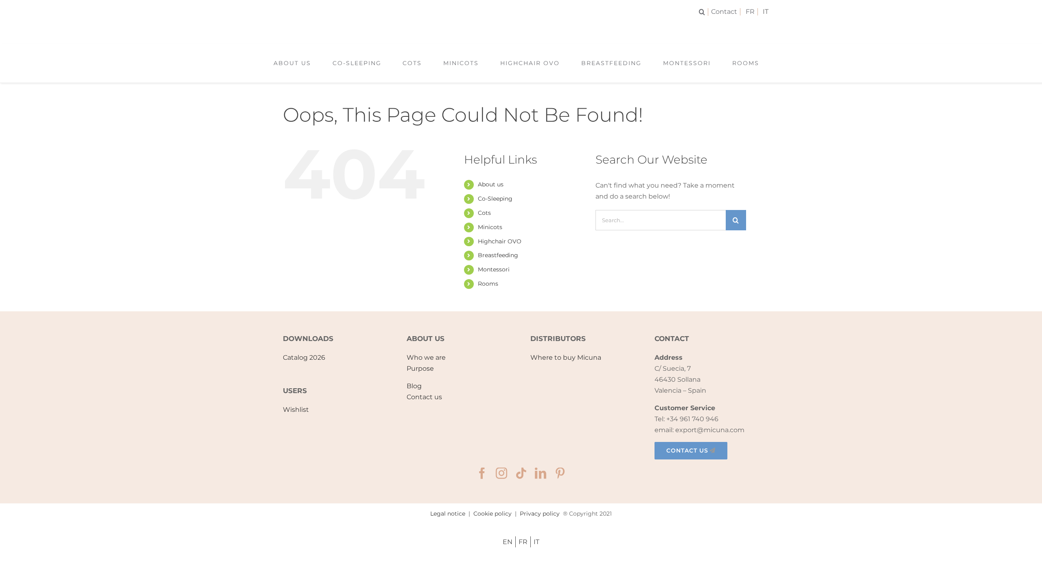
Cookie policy (492, 513)
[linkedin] (540, 473)
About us (490, 184)
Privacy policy (540, 513)
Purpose (420, 368)
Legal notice (447, 513)
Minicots (490, 227)
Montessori (494, 269)
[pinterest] (560, 473)
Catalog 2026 (304, 357)
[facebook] (482, 473)
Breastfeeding (498, 255)
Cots (484, 212)
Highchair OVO (499, 241)
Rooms (488, 283)
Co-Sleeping (495, 198)
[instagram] (501, 473)
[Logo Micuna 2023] (520, 27)
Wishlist (296, 409)
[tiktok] (521, 473)
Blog (414, 386)
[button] (703, 12)
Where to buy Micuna (565, 357)
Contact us (424, 397)
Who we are (426, 357)
